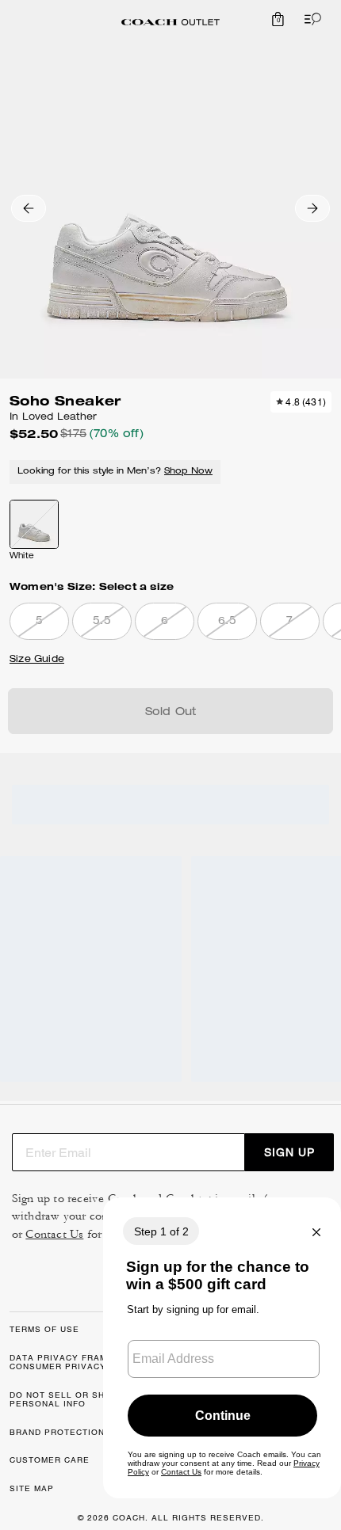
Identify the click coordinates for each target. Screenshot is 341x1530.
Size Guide (37, 659)
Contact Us (54, 1234)
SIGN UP (289, 1152)
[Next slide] (312, 208)
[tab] (170, 22)
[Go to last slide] (28, 208)
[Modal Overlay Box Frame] (222, 1347)
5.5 (102, 622)
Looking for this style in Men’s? (115, 471)
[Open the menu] (309, 19)
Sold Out (171, 712)
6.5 (227, 622)
